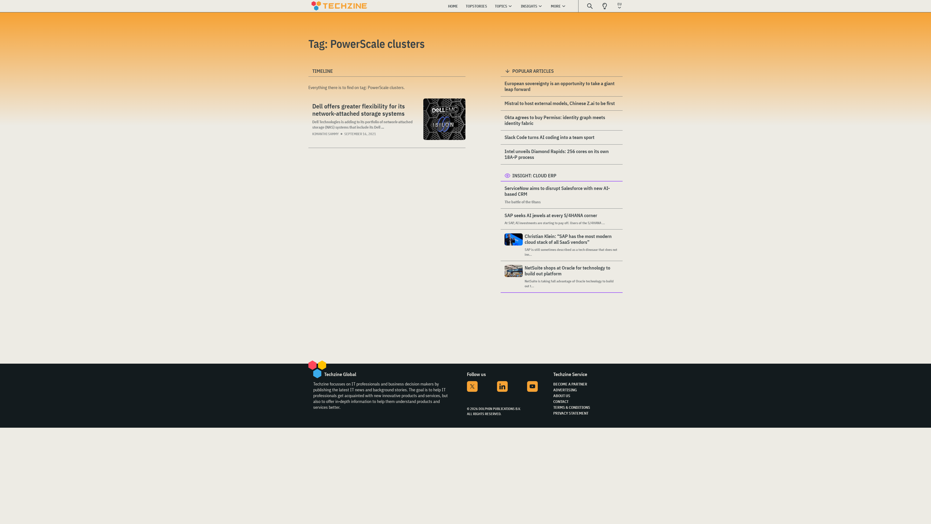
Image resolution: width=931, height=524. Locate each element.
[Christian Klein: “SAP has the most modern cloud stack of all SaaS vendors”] (514, 245)
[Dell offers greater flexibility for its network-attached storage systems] (444, 119)
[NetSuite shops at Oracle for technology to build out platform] (514, 276)
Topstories (476, 6)
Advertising (565, 389)
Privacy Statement (570, 413)
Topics (501, 6)
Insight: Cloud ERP (534, 175)
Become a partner (570, 384)
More (556, 6)
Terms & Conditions (571, 407)
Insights (529, 6)
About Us (561, 395)
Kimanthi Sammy (325, 134)
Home (453, 6)
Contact (561, 401)
